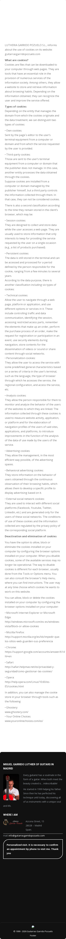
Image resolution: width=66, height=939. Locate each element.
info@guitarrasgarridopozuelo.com (27, 835)
